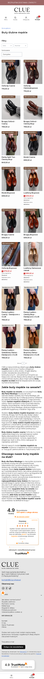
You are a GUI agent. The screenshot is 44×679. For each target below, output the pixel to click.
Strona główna (6, 28)
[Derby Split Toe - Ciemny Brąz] (11, 143)
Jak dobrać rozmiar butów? (11, 600)
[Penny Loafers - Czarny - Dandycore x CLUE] (11, 298)
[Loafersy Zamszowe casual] (33, 254)
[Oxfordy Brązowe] (11, 254)
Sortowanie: (6, 50)
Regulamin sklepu (8, 608)
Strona (19, 363)
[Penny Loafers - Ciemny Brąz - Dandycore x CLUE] (33, 298)
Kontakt (4, 621)
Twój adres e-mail (8, 642)
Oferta (4, 627)
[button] (15, 516)
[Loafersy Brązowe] (33, 179)
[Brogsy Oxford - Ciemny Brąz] (33, 108)
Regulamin (23, 651)
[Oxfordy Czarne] (11, 72)
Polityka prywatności (9, 610)
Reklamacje (6, 606)
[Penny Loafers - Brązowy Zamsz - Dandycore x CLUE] (33, 336)
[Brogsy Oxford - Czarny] (11, 108)
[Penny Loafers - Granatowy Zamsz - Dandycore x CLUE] (11, 336)
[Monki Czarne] (33, 143)
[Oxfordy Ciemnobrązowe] (33, 72)
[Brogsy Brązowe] (33, 221)
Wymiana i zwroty (8, 604)
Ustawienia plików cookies (11, 612)
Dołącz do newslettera (13, 647)
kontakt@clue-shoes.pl (11, 580)
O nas (4, 623)
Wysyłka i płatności (8, 602)
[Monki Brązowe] (11, 179)
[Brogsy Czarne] (11, 221)
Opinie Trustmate (8, 625)
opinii (27, 512)
